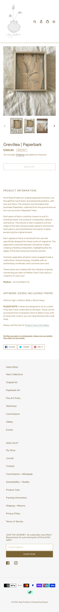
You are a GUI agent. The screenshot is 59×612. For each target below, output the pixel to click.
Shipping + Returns (15, 505)
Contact (10, 466)
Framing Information (16, 497)
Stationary (11, 406)
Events (9, 429)
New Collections (14, 374)
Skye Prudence (25, 602)
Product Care (13, 490)
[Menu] (54, 21)
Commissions (13, 414)
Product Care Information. (37, 325)
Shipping (20, 154)
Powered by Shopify (39, 602)
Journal (9, 458)
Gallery (9, 421)
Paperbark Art (13, 390)
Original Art (12, 382)
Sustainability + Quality (17, 482)
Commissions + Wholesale (19, 474)
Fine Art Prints (13, 398)
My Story (10, 450)
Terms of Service (14, 521)
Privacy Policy (13, 513)
